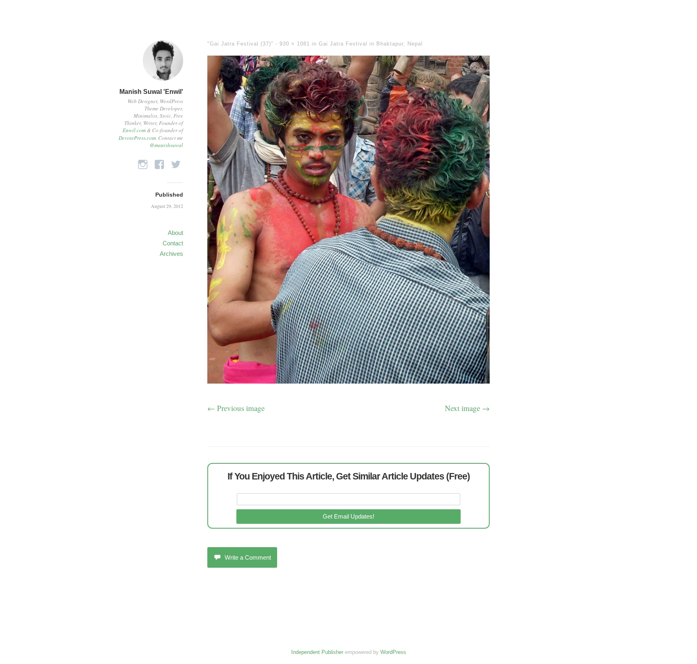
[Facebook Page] (159, 162)
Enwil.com (134, 130)
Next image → (467, 408)
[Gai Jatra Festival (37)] (348, 381)
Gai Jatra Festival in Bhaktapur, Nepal (371, 44)
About (175, 232)
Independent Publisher (317, 652)
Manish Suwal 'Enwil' (151, 91)
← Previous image (236, 408)
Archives (171, 253)
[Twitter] (176, 162)
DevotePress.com (137, 137)
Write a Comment (248, 557)
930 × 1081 (295, 44)
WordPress (393, 652)
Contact (173, 243)
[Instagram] (143, 162)
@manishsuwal (166, 145)
